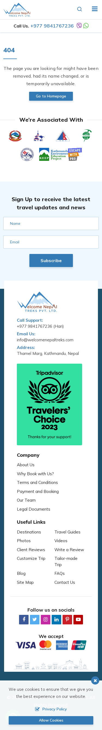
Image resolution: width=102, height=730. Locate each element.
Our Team (26, 500)
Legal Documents (33, 509)
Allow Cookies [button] (51, 720)
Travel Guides (67, 532)
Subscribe (51, 260)
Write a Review (69, 549)
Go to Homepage (51, 96)
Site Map (25, 582)
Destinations (29, 532)
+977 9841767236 (52, 26)
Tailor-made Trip (66, 561)
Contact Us (64, 582)
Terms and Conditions (37, 482)
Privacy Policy (54, 709)
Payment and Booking (38, 491)
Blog (21, 573)
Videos (60, 540)
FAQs (59, 573)
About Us (26, 464)
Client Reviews (31, 549)
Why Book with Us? (35, 473)
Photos (24, 540)
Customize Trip (31, 558)
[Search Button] (79, 9)
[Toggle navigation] (92, 9)
